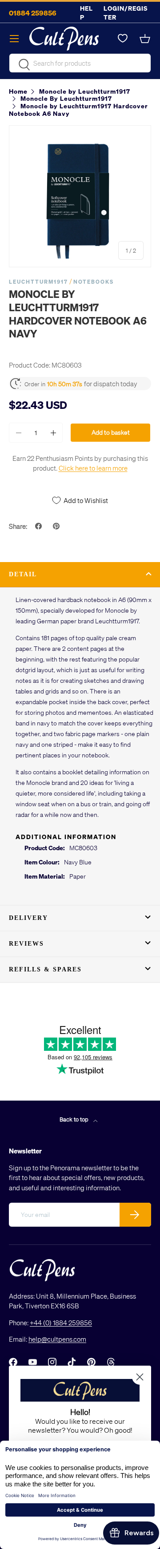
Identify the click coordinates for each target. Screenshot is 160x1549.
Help (86, 12)
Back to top (75, 1119)
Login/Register (126, 12)
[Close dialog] (140, 1377)
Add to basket (111, 432)
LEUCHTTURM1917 (38, 281)
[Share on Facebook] (39, 526)
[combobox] (80, 63)
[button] (146, 38)
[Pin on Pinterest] (57, 526)
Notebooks (93, 281)
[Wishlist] (122, 38)
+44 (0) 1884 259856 (61, 1322)
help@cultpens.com (57, 1339)
